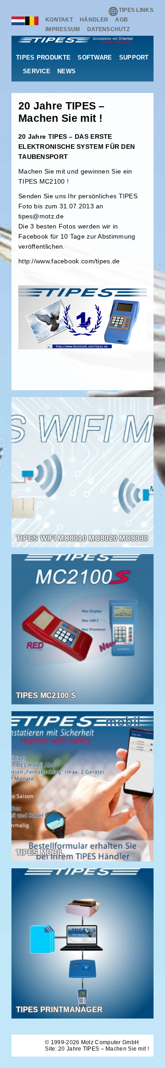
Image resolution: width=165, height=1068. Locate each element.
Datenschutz (108, 29)
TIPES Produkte (43, 57)
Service (36, 71)
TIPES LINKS (136, 10)
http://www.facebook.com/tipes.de (69, 261)
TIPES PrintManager (59, 1010)
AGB (121, 19)
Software (94, 57)
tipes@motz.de (41, 216)
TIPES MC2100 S (46, 695)
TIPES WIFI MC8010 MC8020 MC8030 (82, 538)
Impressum (62, 29)
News (66, 71)
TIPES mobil (40, 852)
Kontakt (59, 19)
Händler (94, 19)
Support (134, 57)
